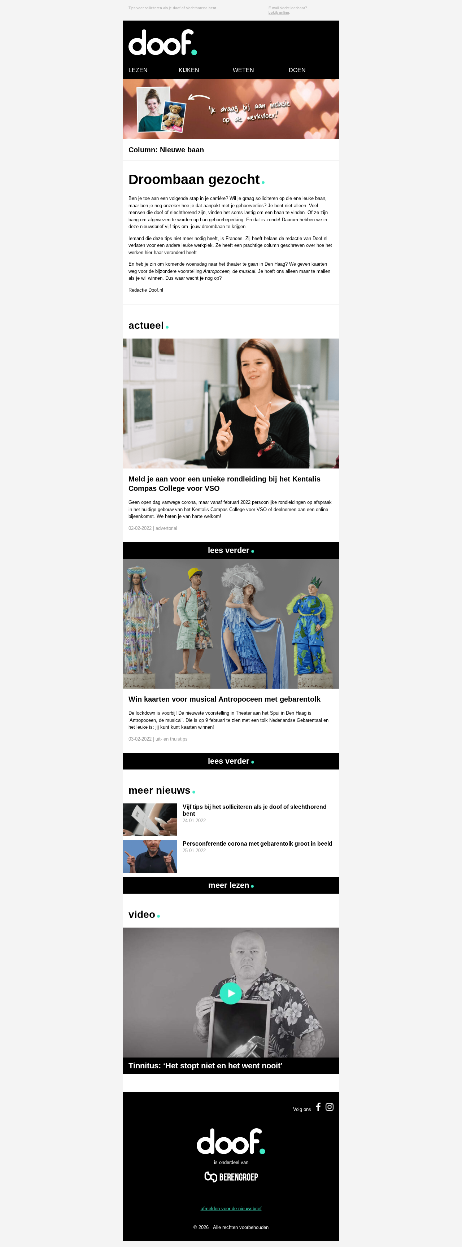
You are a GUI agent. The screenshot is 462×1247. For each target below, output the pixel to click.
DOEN (297, 70)
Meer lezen (228, 885)
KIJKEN (189, 70)
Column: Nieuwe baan (166, 150)
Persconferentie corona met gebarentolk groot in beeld (257, 844)
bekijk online (279, 12)
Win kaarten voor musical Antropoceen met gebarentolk (224, 699)
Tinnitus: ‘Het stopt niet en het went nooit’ (205, 1065)
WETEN (243, 70)
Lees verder (228, 550)
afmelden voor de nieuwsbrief (231, 1208)
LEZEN (138, 70)
